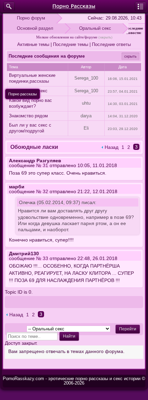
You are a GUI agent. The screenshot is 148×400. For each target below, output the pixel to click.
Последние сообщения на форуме (47, 56)
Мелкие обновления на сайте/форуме (66, 37)
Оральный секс (95, 28)
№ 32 (42, 191)
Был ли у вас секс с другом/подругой (30, 127)
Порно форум (31, 18)
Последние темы (70, 44)
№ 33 (42, 258)
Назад (111, 147)
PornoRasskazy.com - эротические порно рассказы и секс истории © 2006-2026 (74, 381)
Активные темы (33, 44)
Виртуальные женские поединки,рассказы (32, 78)
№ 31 (42, 165)
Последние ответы (111, 44)
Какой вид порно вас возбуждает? (30, 103)
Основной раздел (35, 28)
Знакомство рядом (28, 115)
